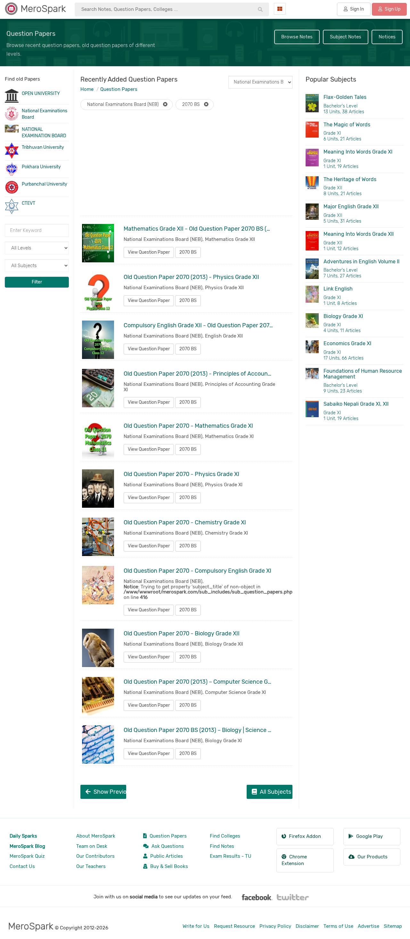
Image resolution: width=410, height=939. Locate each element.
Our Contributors (95, 856)
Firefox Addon (304, 836)
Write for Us (196, 926)
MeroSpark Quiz (27, 856)
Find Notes (222, 846)
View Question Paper (149, 252)
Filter (37, 282)
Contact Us (22, 866)
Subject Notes (345, 37)
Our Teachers (91, 866)
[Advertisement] (186, 169)
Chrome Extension (294, 860)
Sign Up (392, 9)
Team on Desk (91, 846)
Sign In (356, 9)
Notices (387, 37)
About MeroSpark (95, 836)
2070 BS (188, 252)
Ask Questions (167, 846)
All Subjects (274, 791)
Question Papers (118, 89)
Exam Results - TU (230, 856)
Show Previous (109, 791)
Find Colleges (225, 836)
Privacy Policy (275, 926)
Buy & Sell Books (168, 866)
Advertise (368, 926)
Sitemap (393, 926)
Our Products (372, 857)
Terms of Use (338, 926)
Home (87, 89)
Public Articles (166, 856)
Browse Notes (297, 37)
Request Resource (234, 926)
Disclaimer (307, 926)
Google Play (369, 836)
